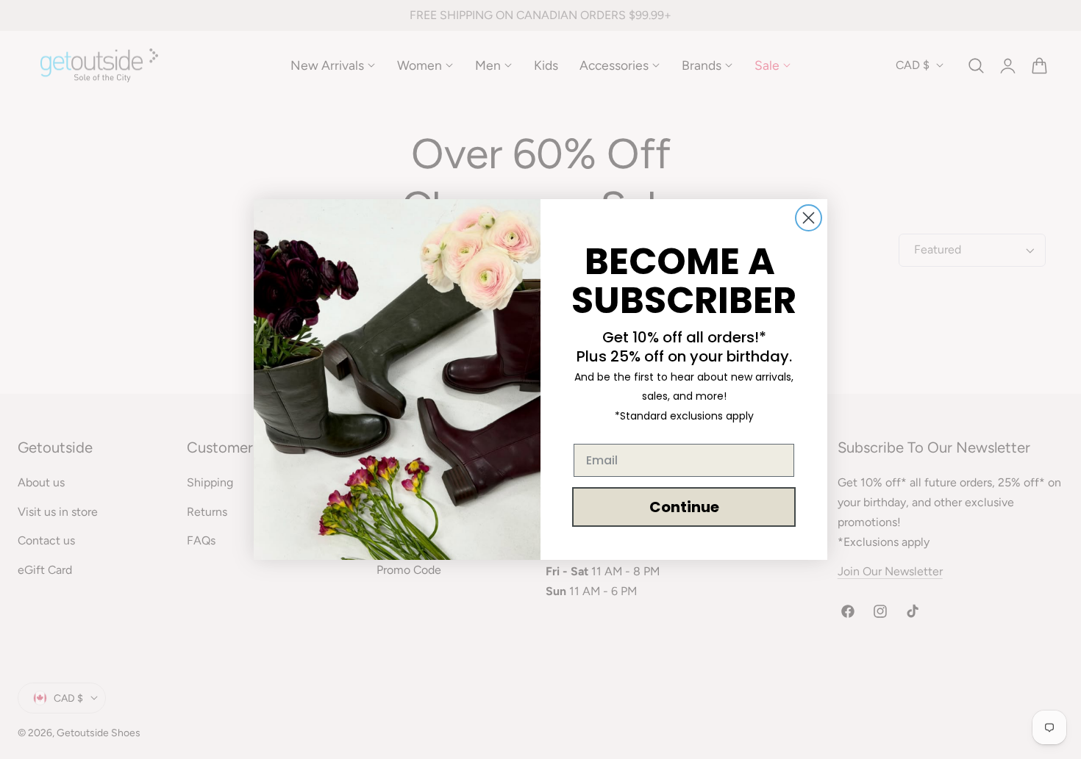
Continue (684, 507)
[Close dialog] (808, 218)
